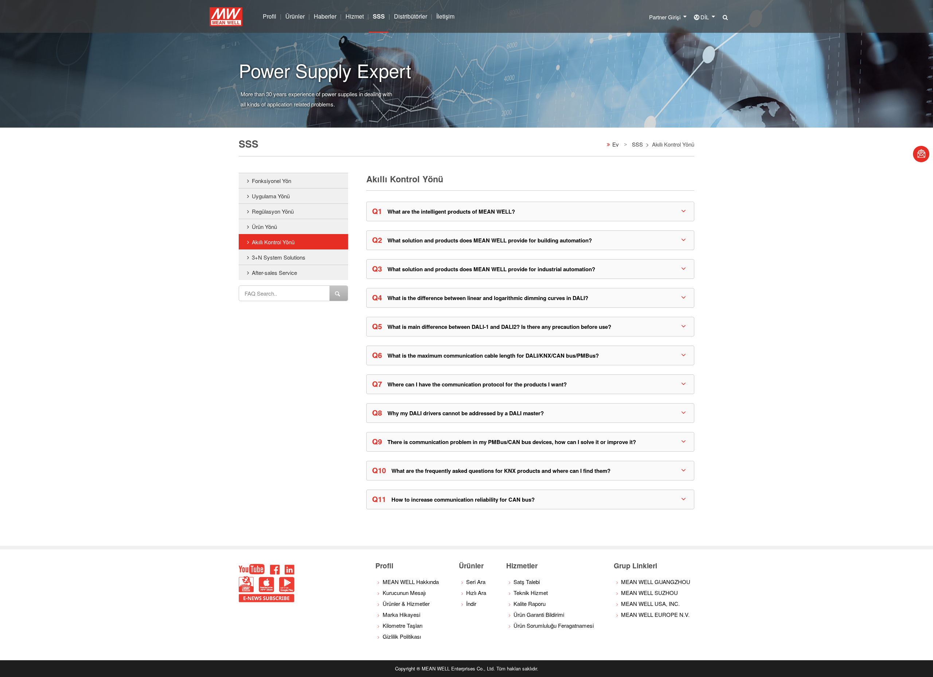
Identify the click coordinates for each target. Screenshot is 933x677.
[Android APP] (286, 590)
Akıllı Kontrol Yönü (273, 242)
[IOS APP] (266, 590)
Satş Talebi (527, 581)
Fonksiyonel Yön (271, 180)
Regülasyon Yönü (273, 211)
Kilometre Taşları (402, 625)
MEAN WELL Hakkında (411, 581)
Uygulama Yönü (271, 196)
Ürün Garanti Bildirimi (539, 614)
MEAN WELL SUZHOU (649, 592)
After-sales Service (274, 272)
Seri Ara (475, 581)
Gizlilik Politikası (402, 636)
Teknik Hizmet (531, 592)
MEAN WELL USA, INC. (650, 603)
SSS (637, 144)
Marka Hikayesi (401, 614)
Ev (615, 144)
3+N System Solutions (278, 257)
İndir (471, 603)
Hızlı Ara (476, 592)
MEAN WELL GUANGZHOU (655, 581)
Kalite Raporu (530, 603)
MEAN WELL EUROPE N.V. (655, 614)
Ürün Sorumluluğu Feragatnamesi (554, 625)
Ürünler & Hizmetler (406, 603)
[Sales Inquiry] (921, 154)
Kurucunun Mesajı (404, 592)
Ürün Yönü (264, 226)
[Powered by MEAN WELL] (246, 590)
